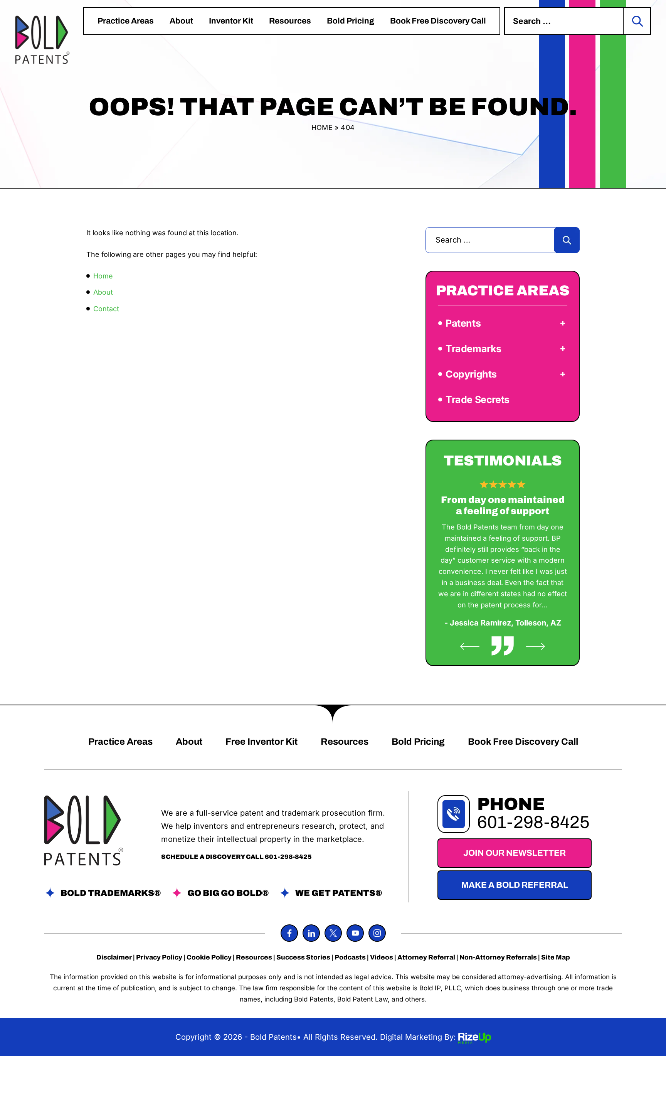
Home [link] (103, 276)
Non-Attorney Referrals (498, 957)
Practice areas (126, 21)
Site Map (555, 957)
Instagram (377, 933)
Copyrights (471, 374)
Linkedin (311, 933)
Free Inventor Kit (261, 741)
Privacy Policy (159, 957)
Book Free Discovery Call (438, 21)
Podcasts (350, 957)
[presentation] (469, 646)
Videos (381, 957)
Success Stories (303, 957)
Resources (290, 21)
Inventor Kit (231, 21)
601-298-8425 (288, 856)
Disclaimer (114, 957)
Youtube (355, 933)
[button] (562, 323)
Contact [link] (106, 309)
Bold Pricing (350, 21)
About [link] (103, 292)
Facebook (289, 933)
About (181, 21)
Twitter (333, 933)
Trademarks (473, 348)
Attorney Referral (426, 957)
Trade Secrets (478, 399)
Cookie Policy (209, 957)
